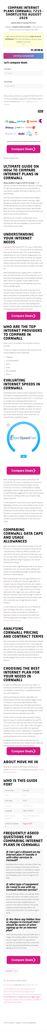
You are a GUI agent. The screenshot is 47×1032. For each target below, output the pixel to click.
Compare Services (36, 994)
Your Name (7, 69)
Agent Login (35, 997)
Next (40, 111)
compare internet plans (11, 250)
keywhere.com (8, 994)
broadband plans (14, 725)
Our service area (9, 985)
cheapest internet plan (11, 589)
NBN (9, 508)
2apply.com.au (28, 992)
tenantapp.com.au (28, 989)
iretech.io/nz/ (18, 992)
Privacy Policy (23, 101)
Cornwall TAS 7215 (31, 985)
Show (15, 971)
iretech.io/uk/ (8, 992)
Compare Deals (22, 149)
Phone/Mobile (8, 82)
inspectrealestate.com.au (12, 989)
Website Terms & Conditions (23, 1000)
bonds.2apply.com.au (22, 994)
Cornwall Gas (15, 770)
